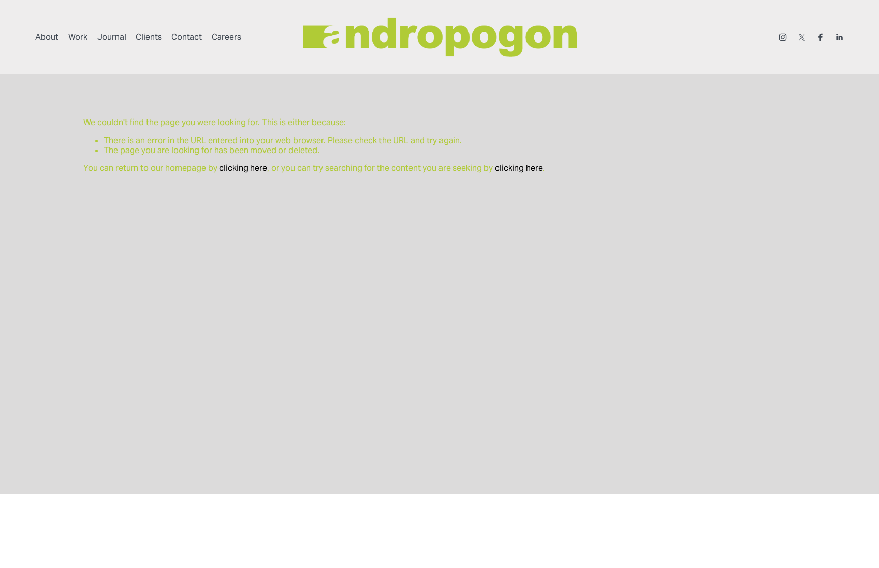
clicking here (243, 168)
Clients (149, 37)
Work (77, 37)
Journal (111, 37)
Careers (226, 37)
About (46, 37)
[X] (801, 37)
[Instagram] (782, 37)
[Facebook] (820, 37)
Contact (186, 37)
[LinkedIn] (839, 37)
